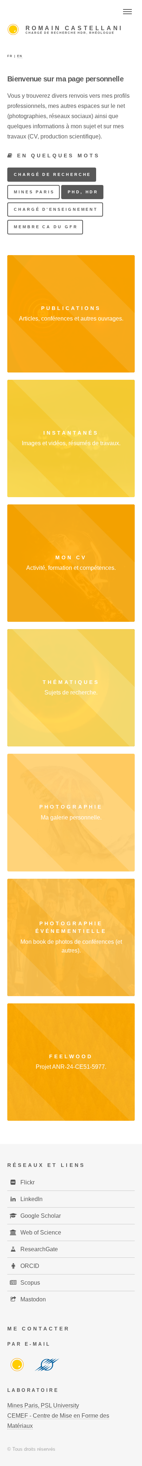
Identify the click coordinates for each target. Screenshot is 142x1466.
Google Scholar (40, 1216)
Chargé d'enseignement (56, 209)
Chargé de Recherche (52, 174)
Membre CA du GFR (46, 227)
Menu (127, 11)
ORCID (29, 1266)
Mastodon (32, 1299)
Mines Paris (34, 192)
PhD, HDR (83, 192)
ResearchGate (38, 1249)
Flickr (27, 1182)
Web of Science (40, 1232)
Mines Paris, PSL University (43, 1405)
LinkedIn (31, 1199)
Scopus (29, 1283)
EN (20, 56)
